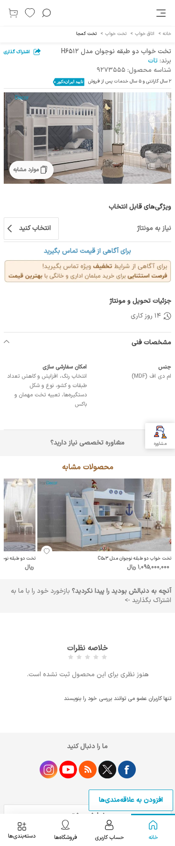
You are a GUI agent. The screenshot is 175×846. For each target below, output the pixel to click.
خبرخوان (88, 769)
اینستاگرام (48, 769)
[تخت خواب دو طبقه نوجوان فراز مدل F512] (87, 138)
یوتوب (68, 769)
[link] (162, 13)
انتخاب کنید (35, 228)
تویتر (107, 769)
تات (153, 61)
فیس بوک (127, 769)
